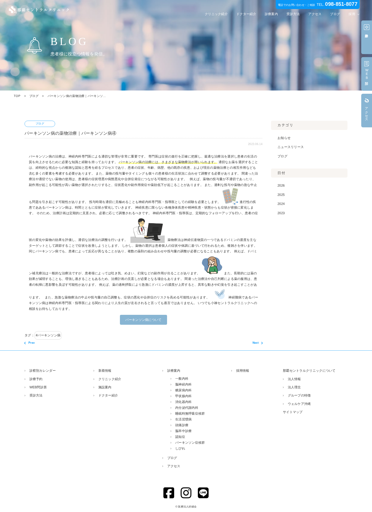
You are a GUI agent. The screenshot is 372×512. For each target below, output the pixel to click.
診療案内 (271, 14)
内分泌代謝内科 (186, 407)
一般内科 (181, 378)
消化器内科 (183, 402)
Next (256, 342)
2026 (281, 185)
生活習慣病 (183, 419)
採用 (352, 14)
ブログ (335, 14)
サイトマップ (293, 412)
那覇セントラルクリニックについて (309, 370)
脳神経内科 (183, 384)
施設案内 (105, 387)
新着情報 (105, 370)
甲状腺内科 (183, 396)
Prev (31, 342)
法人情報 (294, 379)
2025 (281, 195)
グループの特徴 (299, 395)
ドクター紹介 (246, 14)
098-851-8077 (341, 4)
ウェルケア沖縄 (299, 404)
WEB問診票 (38, 387)
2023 (281, 213)
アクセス (314, 14)
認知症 (180, 437)
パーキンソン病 (48, 335)
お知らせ (284, 138)
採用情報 (242, 370)
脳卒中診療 (183, 431)
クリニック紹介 (216, 14)
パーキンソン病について (143, 320)
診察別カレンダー (42, 370)
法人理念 (294, 387)
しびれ (180, 448)
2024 (281, 204)
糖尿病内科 (183, 390)
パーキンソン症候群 (190, 442)
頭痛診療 (181, 425)
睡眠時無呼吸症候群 (190, 413)
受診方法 (293, 14)
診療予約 (36, 379)
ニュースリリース (290, 147)
